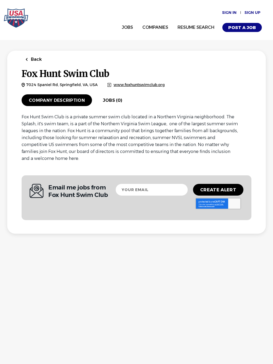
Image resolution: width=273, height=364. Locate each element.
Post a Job (242, 27)
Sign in (229, 12)
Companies (155, 27)
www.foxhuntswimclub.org (139, 85)
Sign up (252, 12)
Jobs (127, 27)
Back (36, 59)
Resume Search (196, 27)
